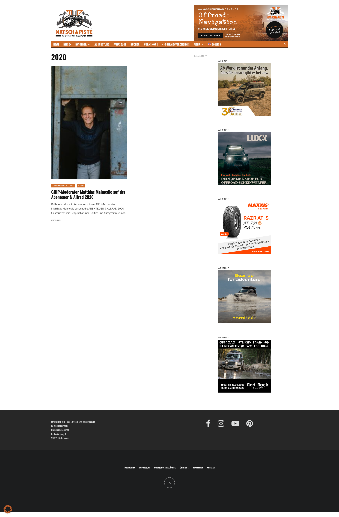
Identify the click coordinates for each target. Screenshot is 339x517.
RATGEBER (81, 44)
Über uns (184, 467)
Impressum (144, 467)
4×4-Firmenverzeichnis (176, 44)
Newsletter (198, 467)
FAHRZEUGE (120, 44)
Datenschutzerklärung (165, 467)
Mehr (197, 44)
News (81, 185)
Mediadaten (129, 467)
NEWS (56, 44)
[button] (8, 509)
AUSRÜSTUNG (101, 44)
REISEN (67, 44)
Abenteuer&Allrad (63, 185)
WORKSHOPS (151, 44)
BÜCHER (134, 44)
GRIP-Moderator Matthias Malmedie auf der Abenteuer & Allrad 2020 (88, 194)
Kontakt (211, 467)
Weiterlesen (56, 220)
